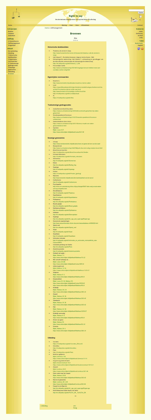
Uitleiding (11, 71)
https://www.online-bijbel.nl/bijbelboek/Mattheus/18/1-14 (69, 292)
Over (71, 25)
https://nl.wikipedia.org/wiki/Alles (63, 98)
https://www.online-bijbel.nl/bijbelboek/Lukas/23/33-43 (69, 283)
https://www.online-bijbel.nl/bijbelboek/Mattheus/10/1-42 (69, 298)
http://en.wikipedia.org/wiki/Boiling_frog (64, 165)
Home (10, 25)
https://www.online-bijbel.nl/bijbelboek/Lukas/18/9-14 (68, 264)
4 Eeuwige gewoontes (12, 68)
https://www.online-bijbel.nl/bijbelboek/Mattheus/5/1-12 (69, 324)
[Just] (16, 13)
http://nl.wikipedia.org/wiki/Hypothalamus (65, 197)
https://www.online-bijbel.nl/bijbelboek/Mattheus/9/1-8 (68, 277)
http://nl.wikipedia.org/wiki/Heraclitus (64, 348)
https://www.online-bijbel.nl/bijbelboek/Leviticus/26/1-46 (70, 371)
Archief (140, 35)
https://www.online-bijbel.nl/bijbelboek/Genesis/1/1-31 (70, 358)
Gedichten (11, 35)
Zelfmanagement (14, 43)
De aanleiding (13, 51)
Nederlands (139, 43)
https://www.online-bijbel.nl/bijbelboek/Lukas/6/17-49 (68, 132)
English (140, 45)
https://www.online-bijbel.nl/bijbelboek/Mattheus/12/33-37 (71, 270)
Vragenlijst (12, 45)
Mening (64, 25)
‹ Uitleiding (44, 406)
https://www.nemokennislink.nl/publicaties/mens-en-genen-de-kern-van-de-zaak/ (76, 144)
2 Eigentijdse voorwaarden (12, 60)
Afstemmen (85, 25)
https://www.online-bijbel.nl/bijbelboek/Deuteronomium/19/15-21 (73, 365)
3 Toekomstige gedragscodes (13, 64)
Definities (139, 33)
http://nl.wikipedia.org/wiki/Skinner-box (64, 160)
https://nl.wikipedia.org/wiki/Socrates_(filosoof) (67, 344)
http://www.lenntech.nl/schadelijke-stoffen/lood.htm (69, 91)
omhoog (74, 407)
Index (141, 31)
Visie (77, 25)
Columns (11, 33)
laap (55, 55)
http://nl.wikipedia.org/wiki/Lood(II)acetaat (66, 93)
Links (141, 37)
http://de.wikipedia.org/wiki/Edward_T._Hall (66, 63)
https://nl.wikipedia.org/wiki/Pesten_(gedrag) (67, 173)
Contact (140, 25)
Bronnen (11, 74)
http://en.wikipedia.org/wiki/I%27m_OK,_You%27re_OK (69, 392)
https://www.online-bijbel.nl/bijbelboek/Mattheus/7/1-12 (69, 257)
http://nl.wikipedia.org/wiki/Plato (63, 352)
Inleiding (11, 53)
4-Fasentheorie (13, 41)
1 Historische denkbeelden (12, 56)
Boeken (10, 31)
